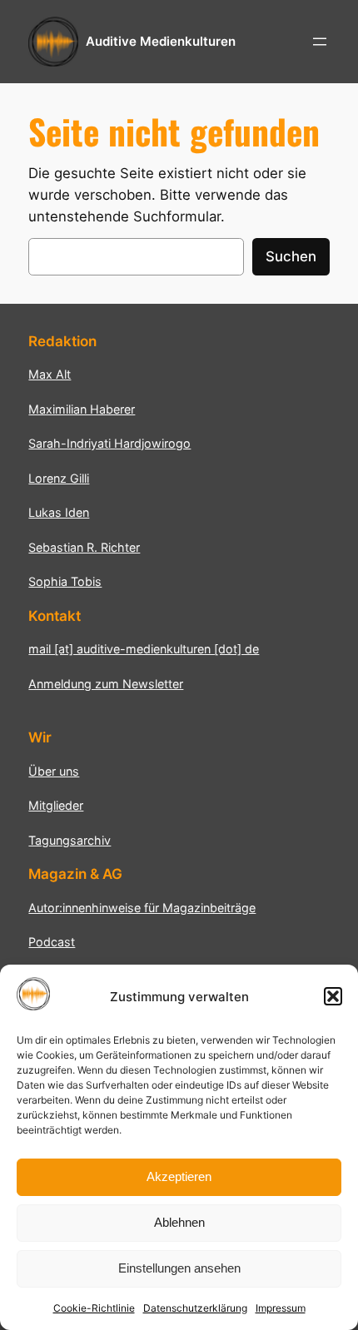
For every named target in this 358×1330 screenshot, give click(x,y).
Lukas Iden (58, 512)
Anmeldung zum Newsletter (105, 684)
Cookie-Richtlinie (94, 1308)
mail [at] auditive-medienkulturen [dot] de (143, 649)
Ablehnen (179, 1222)
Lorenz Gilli (58, 478)
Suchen (291, 256)
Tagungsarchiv (69, 840)
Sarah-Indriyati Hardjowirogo (109, 443)
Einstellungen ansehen (179, 1268)
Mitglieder (55, 805)
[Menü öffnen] (320, 42)
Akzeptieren (179, 1176)
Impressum (281, 1308)
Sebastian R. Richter (84, 547)
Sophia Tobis (65, 581)
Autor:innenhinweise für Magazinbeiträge (142, 908)
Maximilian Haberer (81, 409)
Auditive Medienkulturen (161, 41)
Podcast (51, 942)
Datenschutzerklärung (195, 1308)
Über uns (53, 771)
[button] (333, 996)
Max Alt (49, 374)
